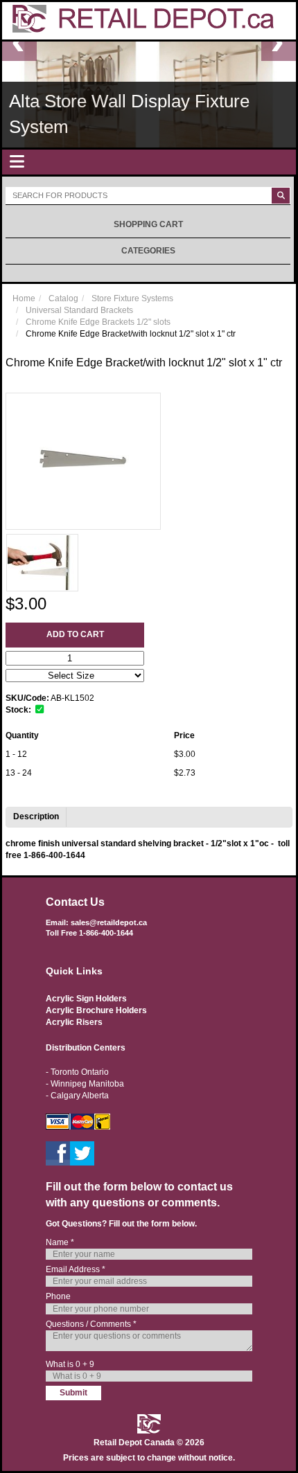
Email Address (75, 1269)
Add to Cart (75, 634)
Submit (73, 1393)
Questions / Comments (91, 1324)
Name (60, 1242)
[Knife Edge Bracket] (42, 562)
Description (36, 816)
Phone (58, 1296)
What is (70, 1364)
